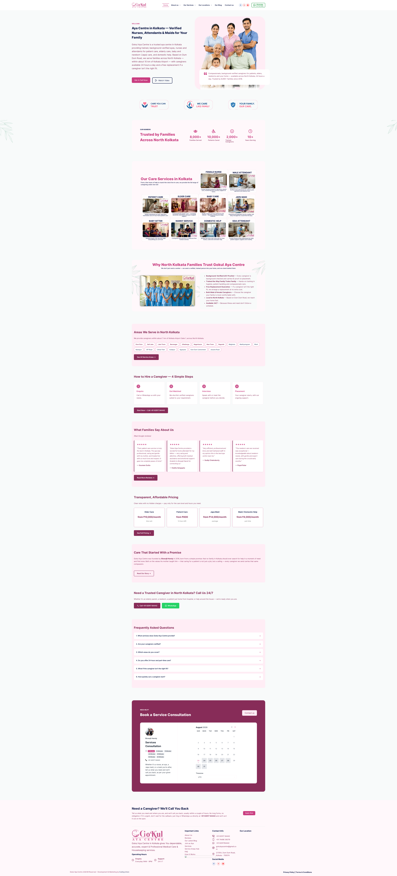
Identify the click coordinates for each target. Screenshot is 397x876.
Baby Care (213, 196)
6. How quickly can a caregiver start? (150, 677)
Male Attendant (242, 172)
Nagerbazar (198, 344)
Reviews (188, 838)
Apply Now (249, 813)
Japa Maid (241, 197)
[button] (204, 760)
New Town (210, 344)
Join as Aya (189, 843)
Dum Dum (139, 344)
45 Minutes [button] (160, 754)
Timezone (199, 773)
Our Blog (218, 5)
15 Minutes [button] (168, 751)
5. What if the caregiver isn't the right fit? (152, 669)
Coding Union (124, 872)
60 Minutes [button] (160, 757)
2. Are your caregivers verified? (148, 644)
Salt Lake (150, 344)
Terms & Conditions (304, 872)
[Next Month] (235, 727)
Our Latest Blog (191, 841)
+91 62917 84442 (223, 836)
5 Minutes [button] (151, 751)
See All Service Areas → (146, 357)
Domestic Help (212, 221)
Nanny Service (184, 221)
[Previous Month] (231, 727)
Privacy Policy (288, 872)
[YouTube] (247, 5)
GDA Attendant (241, 221)
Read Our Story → (144, 573)
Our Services (189, 5)
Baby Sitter (155, 221)
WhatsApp (172, 606)
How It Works (190, 854)
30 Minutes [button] (151, 754)
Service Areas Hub (192, 849)
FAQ (186, 852)
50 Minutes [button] (151, 757)
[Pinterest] (244, 5)
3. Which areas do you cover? (148, 652)
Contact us (229, 5)
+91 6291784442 (222, 843)
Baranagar (173, 344)
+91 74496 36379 (223, 839)
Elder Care (184, 196)
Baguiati (221, 344)
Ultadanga (185, 344)
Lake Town (162, 344)
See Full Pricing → (144, 533)
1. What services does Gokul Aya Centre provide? (155, 636)
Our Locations (204, 5)
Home (165, 5)
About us (174, 5)
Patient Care (155, 197)
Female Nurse (214, 172)
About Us (188, 835)
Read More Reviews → (145, 478)
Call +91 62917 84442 (148, 606)
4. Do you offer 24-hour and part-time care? (153, 660)
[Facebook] (240, 5)
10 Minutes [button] (159, 751)
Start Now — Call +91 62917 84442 (151, 410)
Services (188, 846)
